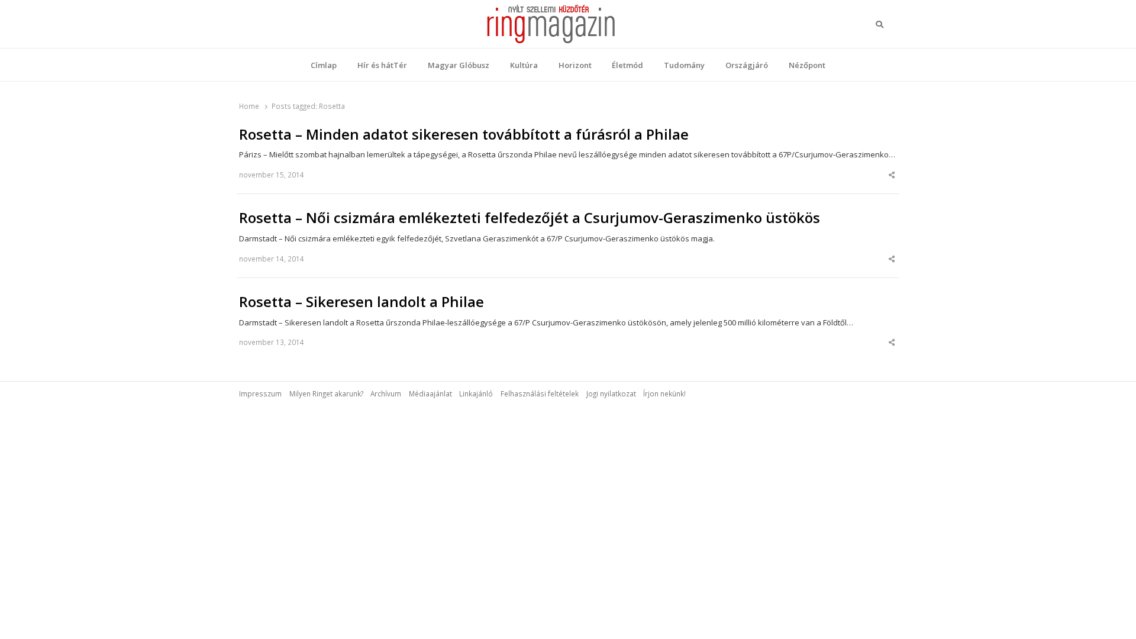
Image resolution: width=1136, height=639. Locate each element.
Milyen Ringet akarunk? (326, 393)
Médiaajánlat (430, 393)
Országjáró (746, 65)
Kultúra (524, 65)
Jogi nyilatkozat (611, 393)
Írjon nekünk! (664, 393)
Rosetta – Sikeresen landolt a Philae (361, 301)
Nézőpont (807, 65)
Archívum (385, 393)
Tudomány (684, 65)
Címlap (324, 65)
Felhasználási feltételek (540, 393)
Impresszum (260, 393)
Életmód (627, 65)
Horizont (575, 65)
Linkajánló (476, 393)
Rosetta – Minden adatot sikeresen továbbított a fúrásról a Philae (464, 134)
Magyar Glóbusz (458, 65)
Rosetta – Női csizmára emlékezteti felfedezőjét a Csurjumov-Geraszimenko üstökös (529, 217)
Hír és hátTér (382, 65)
